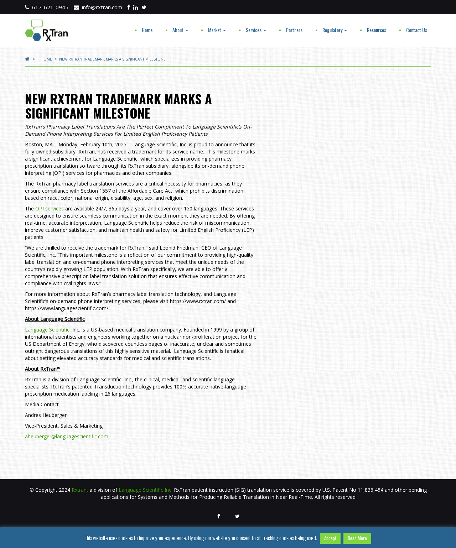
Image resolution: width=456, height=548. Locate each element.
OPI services (49, 208)
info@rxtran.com (100, 7)
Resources (376, 29)
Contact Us (416, 29)
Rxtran (79, 489)
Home (147, 29)
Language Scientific (47, 329)
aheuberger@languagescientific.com (66, 436)
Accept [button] (330, 538)
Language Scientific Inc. (145, 489)
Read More (357, 538)
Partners (294, 29)
